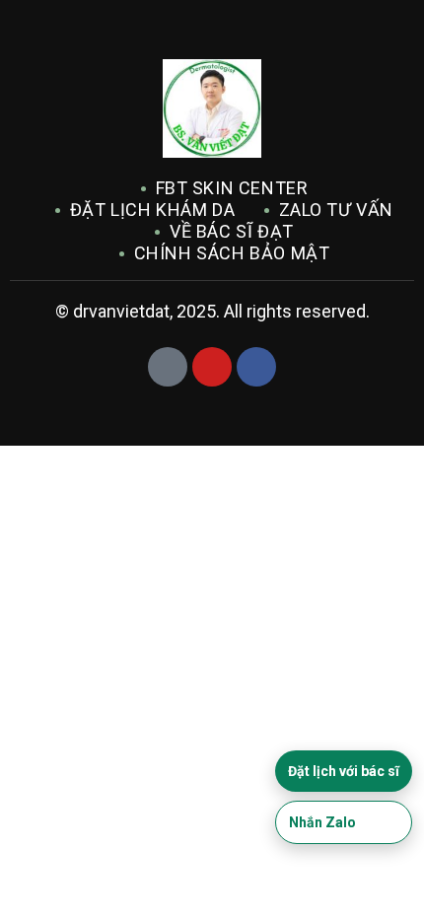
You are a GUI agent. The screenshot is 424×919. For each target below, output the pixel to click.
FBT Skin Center (232, 187)
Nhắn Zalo (322, 822)
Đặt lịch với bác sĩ (343, 771)
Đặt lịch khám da (153, 209)
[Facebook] (256, 367)
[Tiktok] (167, 367)
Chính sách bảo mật (232, 253)
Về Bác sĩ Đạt (232, 231)
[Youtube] (212, 367)
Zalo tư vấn (336, 209)
